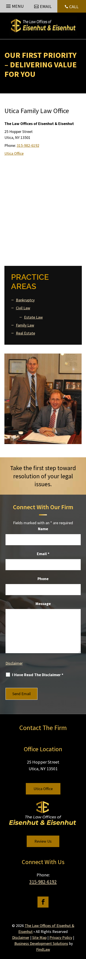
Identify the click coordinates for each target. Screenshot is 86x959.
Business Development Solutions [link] (41, 943)
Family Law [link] (25, 325)
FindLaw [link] (43, 949)
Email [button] (46, 6)
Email (43, 553)
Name (43, 528)
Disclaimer (14, 663)
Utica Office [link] (14, 153)
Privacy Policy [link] (60, 937)
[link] (43, 26)
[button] (14, 5)
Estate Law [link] (33, 317)
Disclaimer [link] (20, 937)
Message (43, 603)
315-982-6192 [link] (28, 145)
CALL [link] (74, 6)
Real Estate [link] (25, 333)
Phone (43, 578)
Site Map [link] (39, 937)
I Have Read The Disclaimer (37, 674)
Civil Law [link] (23, 307)
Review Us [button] (43, 841)
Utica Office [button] (43, 788)
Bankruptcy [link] (25, 300)
